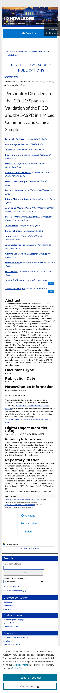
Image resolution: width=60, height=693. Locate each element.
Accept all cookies (30, 677)
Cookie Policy (18, 668)
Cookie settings (20, 664)
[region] (30, 669)
